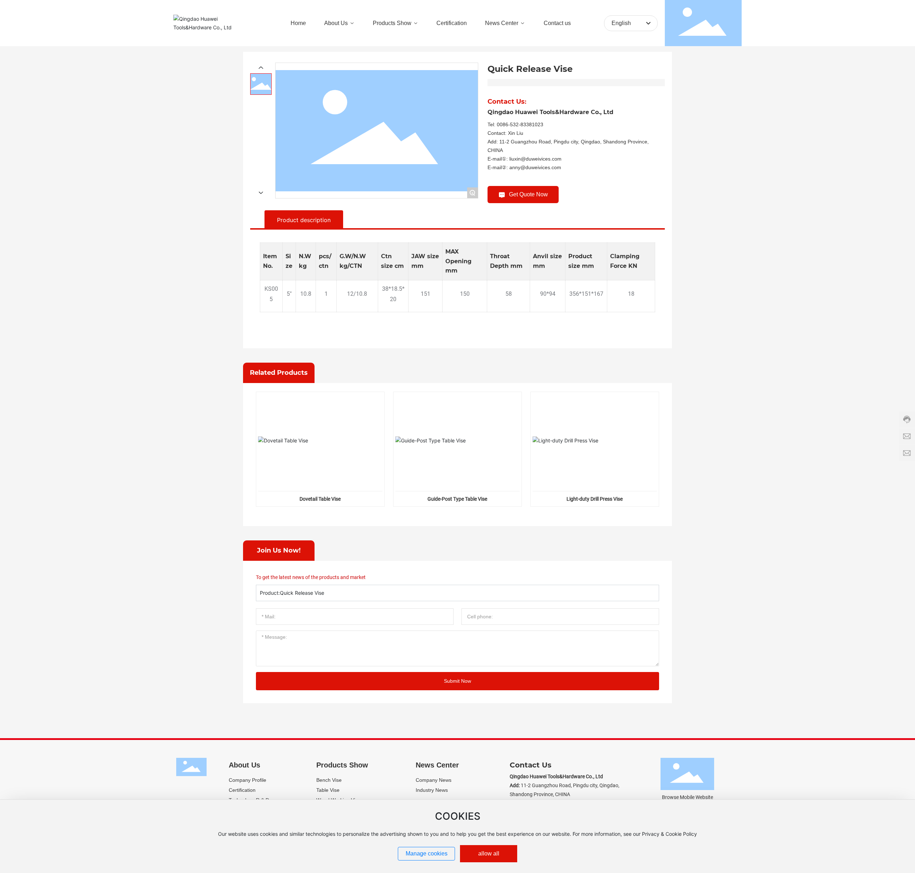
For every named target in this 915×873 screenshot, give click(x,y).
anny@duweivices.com (535, 167)
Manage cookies (426, 853)
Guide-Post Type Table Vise (457, 499)
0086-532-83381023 (520, 124)
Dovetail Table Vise (320, 499)
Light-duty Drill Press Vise (595, 499)
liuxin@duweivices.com (535, 159)
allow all (488, 853)
